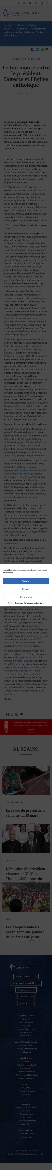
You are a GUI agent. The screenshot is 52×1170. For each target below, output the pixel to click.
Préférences (26, 597)
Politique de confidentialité (34, 603)
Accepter (26, 581)
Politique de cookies (15, 603)
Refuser (26, 589)
